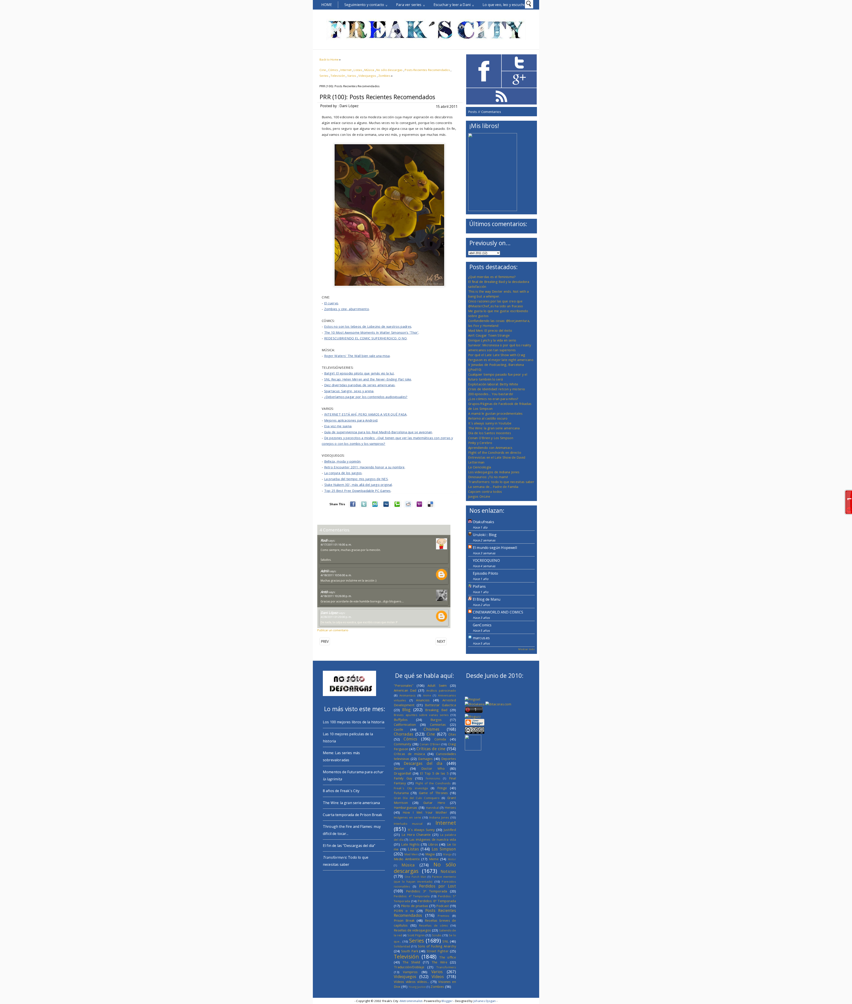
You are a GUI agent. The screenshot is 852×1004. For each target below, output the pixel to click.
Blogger (447, 1001)
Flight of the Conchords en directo (494, 452)
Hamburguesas (405, 807)
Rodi (324, 540)
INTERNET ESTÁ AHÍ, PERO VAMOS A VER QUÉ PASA (365, 414)
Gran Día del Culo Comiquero (417, 798)
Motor (452, 859)
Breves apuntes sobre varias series (421, 715)
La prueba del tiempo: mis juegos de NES (356, 479)
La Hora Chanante (416, 834)
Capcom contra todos (485, 491)
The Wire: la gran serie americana (494, 428)
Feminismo (433, 778)
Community (402, 744)
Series (324, 76)
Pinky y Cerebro (480, 442)
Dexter (399, 768)
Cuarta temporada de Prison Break (352, 814)
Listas (358, 70)
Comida (440, 739)
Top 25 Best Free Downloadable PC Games (357, 490)
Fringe (442, 788)
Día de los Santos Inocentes (489, 433)
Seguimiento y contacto (364, 4)
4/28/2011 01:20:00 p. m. (336, 617)
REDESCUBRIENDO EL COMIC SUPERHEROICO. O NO (365, 338)
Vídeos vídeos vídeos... (411, 981)
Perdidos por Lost (437, 886)
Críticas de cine (431, 748)
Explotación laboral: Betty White (493, 384)
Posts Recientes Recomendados (427, 70)
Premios (443, 916)
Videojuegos (367, 76)
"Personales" (404, 685)
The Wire (439, 962)
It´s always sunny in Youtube (489, 423)
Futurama (401, 793)
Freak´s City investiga (411, 788)
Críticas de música (409, 754)
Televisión (338, 76)
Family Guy (403, 778)
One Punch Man (415, 876)
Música (369, 70)
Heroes (450, 807)
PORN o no (404, 910)
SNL (445, 941)
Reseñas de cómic (433, 925)
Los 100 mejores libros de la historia (353, 722)
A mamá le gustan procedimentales (495, 413)
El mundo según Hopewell (495, 547)
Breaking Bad (436, 710)
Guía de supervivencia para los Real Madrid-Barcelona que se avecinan (378, 432)
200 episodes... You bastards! (490, 394)
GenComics (482, 625)
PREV (325, 641)
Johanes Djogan (484, 1001)
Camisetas (438, 724)
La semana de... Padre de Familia (493, 486)
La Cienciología (479, 467)
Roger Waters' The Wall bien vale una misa (357, 355)
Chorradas (403, 734)
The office (447, 957)
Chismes (431, 729)
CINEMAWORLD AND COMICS (498, 612)
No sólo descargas (389, 70)
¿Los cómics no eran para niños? (493, 398)
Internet (345, 70)
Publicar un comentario (332, 630)
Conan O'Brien (430, 744)
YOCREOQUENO (486, 560)
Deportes (448, 758)
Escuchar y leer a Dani (452, 4)
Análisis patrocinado (441, 690)
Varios (351, 76)
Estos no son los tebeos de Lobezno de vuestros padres (368, 326)
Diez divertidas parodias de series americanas (359, 385)
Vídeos (438, 976)
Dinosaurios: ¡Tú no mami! (488, 477)
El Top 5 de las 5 (434, 773)
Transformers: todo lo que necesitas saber (501, 481)
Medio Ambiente (407, 859)
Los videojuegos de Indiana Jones (493, 472)
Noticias (448, 871)
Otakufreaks (483, 521)
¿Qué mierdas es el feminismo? (492, 276)
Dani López (329, 612)
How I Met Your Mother (425, 812)
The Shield (411, 962)
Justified (450, 829)
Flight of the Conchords (433, 783)
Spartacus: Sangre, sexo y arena (349, 391)
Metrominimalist (411, 1001)
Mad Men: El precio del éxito (490, 330)
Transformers (446, 967)
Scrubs (437, 935)
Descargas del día (423, 763)
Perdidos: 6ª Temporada (437, 901)
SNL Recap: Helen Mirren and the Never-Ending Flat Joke (367, 379)
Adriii (325, 571)
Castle (398, 729)
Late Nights (410, 844)
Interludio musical (408, 824)
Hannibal (432, 808)
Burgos (436, 719)
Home (326, 4)
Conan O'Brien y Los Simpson (490, 438)
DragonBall (402, 773)
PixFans (479, 586)
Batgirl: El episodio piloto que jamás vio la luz (359, 373)
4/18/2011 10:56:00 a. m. (336, 575)
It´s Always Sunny (421, 829)
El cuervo (331, 303)
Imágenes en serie (407, 817)
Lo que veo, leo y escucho (504, 4)
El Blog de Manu (486, 599)
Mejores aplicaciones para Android (351, 420)
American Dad (405, 690)
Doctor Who (433, 768)
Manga (447, 854)
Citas (452, 734)
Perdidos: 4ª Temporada (412, 896)
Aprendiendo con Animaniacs (490, 447)
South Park (409, 951)
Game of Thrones (433, 793)
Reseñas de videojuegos (412, 930)
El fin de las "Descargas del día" (349, 845)
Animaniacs (407, 695)
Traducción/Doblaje (409, 967)
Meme (434, 859)
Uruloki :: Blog (485, 534)
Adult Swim (437, 685)
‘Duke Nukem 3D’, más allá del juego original (358, 484)
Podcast (442, 905)
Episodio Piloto (485, 573)
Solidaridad (402, 946)
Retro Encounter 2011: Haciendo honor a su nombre (364, 467)
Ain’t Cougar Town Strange (489, 335)
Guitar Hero (434, 802)
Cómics (333, 70)
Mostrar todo (526, 649)
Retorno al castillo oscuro (488, 418)
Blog (406, 709)
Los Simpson (444, 849)
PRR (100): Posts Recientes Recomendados (377, 97)
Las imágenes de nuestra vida (432, 839)
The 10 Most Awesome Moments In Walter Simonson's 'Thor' (371, 332)
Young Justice (417, 986)
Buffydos (401, 719)
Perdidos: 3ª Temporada (426, 891)
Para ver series (408, 4)
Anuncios (423, 700)
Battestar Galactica (440, 705)
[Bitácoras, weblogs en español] (498, 704)
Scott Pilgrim (416, 935)
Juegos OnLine (479, 496)
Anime (427, 695)
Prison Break (404, 920)
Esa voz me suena (338, 426)
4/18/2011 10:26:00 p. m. (336, 596)
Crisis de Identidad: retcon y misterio (496, 389)
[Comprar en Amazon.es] (492, 209)
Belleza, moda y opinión (342, 461)
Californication (405, 724)
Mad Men (411, 854)
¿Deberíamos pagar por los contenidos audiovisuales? (366, 396)
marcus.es (481, 637)
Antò (324, 592)
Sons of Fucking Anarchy (437, 946)
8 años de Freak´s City (341, 790)
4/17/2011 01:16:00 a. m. (336, 544)
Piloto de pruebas (414, 905)
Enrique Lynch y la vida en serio (492, 340)
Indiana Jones (439, 817)
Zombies (384, 76)
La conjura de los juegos (343, 473)
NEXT (441, 641)
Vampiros (410, 972)
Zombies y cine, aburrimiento (346, 309)
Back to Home (329, 59)
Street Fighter (438, 951)
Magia (430, 854)
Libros (433, 844)
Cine (323, 70)
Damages (425, 758)
